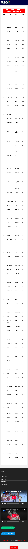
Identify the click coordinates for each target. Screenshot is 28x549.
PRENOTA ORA (4, 487)
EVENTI (2, 474)
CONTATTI (3, 481)
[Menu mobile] (26, 2)
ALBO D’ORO (4, 479)
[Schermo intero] (25, 503)
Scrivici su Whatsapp (7, 527)
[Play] (2, 503)
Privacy (19, 540)
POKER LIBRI (4, 484)
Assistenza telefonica (8, 533)
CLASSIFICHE (4, 476)
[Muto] (23, 503)
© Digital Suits (5, 540)
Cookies (23, 540)
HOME (2, 471)
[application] (14, 497)
